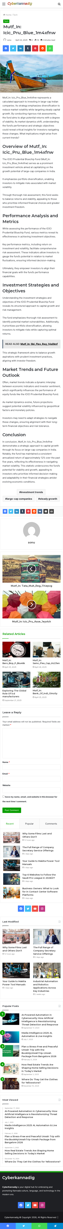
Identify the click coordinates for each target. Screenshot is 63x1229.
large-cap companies (19, 498)
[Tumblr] (22, 511)
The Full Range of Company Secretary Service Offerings (44, 950)
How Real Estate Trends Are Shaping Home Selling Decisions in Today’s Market (40, 1068)
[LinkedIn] (16, 511)
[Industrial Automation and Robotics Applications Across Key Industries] (47, 970)
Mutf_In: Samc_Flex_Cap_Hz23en (46, 662)
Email (5, 773)
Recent (10, 823)
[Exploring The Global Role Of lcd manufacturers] (16, 680)
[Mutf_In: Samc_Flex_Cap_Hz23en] (47, 650)
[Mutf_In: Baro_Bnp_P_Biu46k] (16, 650)
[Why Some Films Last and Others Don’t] (11, 838)
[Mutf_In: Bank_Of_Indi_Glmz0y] (47, 680)
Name (6, 762)
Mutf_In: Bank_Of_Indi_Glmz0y (45, 692)
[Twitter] (11, 511)
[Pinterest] (28, 511)
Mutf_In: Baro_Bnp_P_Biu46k (13, 662)
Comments (51, 823)
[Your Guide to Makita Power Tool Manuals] (11, 865)
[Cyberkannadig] (20, 4)
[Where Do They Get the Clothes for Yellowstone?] (10, 1083)
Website (6, 785)
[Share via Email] (45, 511)
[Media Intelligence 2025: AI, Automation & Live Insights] (10, 1037)
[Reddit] (34, 511)
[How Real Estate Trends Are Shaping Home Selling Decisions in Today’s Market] (10, 1069)
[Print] (51, 511)
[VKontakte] (40, 511)
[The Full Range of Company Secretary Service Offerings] (11, 851)
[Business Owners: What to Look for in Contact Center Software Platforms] (11, 892)
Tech (15, 15)
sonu (9, 40)
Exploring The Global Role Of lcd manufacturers (14, 693)
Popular (29, 823)
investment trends (32, 492)
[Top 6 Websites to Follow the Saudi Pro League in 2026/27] (11, 879)
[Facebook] (5, 511)
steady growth (48, 498)
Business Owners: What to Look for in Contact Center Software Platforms (40, 891)
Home (8, 15)
